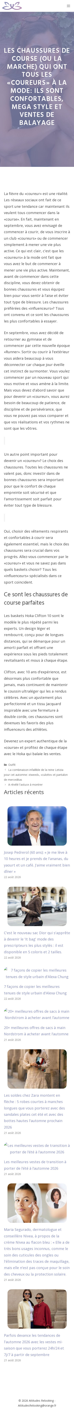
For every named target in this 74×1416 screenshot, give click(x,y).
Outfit (12, 765)
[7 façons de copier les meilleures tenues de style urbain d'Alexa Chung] (37, 976)
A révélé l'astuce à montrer (25, 784)
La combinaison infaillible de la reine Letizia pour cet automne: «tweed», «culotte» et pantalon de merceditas (36, 774)
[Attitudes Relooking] (12, 6)
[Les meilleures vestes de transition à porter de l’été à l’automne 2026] (37, 1152)
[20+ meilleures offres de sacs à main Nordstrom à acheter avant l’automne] (37, 1017)
